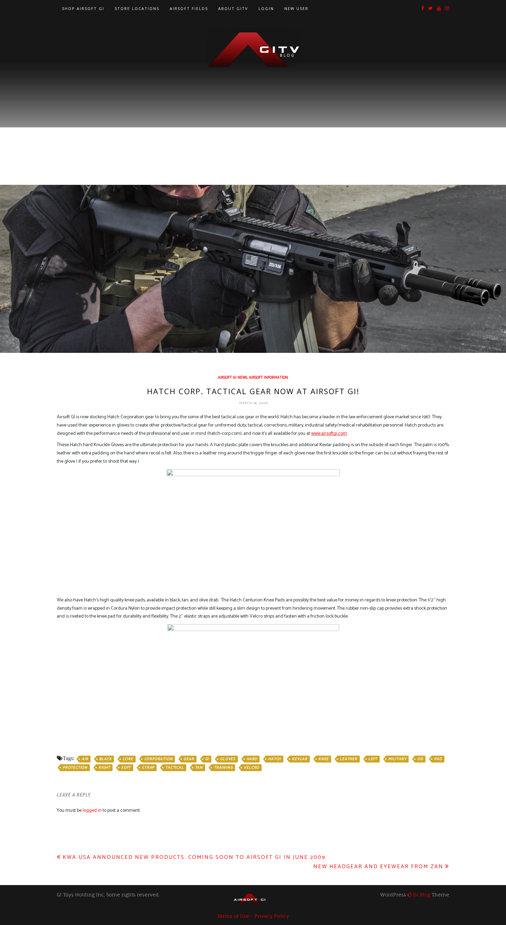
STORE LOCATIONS (137, 8)
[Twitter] (430, 9)
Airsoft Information (268, 378)
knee (323, 759)
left (372, 759)
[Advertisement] (253, 121)
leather (348, 759)
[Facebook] (422, 9)
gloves (227, 759)
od (420, 759)
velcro (251, 768)
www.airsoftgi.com (329, 434)
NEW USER (296, 8)
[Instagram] (447, 9)
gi (207, 759)
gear (188, 759)
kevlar (299, 759)
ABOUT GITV (233, 8)
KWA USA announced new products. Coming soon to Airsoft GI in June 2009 (194, 857)
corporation (158, 759)
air (85, 759)
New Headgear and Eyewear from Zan (378, 866)
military (397, 759)
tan (199, 768)
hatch (274, 759)
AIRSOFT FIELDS (189, 8)
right (104, 768)
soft (126, 768)
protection (75, 768)
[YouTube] (439, 9)
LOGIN (266, 8)
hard (251, 759)
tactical (174, 768)
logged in (92, 810)
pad (438, 759)
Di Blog (421, 894)
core (128, 759)
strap (148, 768)
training (223, 768)
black (105, 759)
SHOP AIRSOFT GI (83, 8)
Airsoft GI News (232, 378)
